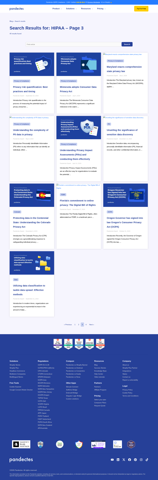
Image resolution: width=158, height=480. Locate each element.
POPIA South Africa (45, 422)
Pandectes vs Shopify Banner (77, 365)
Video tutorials (99, 377)
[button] (61, 9)
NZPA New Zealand (45, 425)
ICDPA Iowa (42, 380)
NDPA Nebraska (44, 386)
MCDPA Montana (44, 383)
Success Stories (100, 368)
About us (125, 365)
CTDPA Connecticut (45, 374)
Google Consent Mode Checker (21, 390)
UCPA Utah (42, 401)
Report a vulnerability (130, 380)
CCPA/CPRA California (46, 368)
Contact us (126, 377)
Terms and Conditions (130, 396)
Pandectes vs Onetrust (74, 368)
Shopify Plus (14, 368)
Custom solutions (72, 399)
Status (124, 374)
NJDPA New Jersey (45, 392)
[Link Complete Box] (32, 83)
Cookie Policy (127, 393)
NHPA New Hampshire (46, 389)
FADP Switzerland (44, 419)
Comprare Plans (100, 403)
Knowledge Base (100, 371)
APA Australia (42, 428)
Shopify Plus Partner (129, 368)
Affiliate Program (100, 390)
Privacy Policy (127, 390)
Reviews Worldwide (94, 2)
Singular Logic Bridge (74, 396)
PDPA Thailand (43, 416)
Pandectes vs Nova (73, 377)
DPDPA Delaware (44, 377)
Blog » (12, 21)
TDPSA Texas (43, 398)
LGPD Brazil (42, 407)
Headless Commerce (17, 371)
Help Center (98, 374)
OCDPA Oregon (43, 395)
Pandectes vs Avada (73, 374)
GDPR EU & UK (43, 365)
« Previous (68, 324)
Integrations (126, 371)
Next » (91, 324)
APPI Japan (42, 413)
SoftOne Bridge (71, 390)
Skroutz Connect (72, 387)
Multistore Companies (18, 374)
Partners (97, 387)
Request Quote (99, 406)
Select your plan (100, 400)
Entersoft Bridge (72, 393)
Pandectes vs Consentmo (75, 371)
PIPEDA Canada (44, 410)
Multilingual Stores (16, 377)
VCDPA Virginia (43, 404)
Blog (96, 365)
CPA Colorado (43, 371)
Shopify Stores (15, 365)
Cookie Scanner (15, 387)
